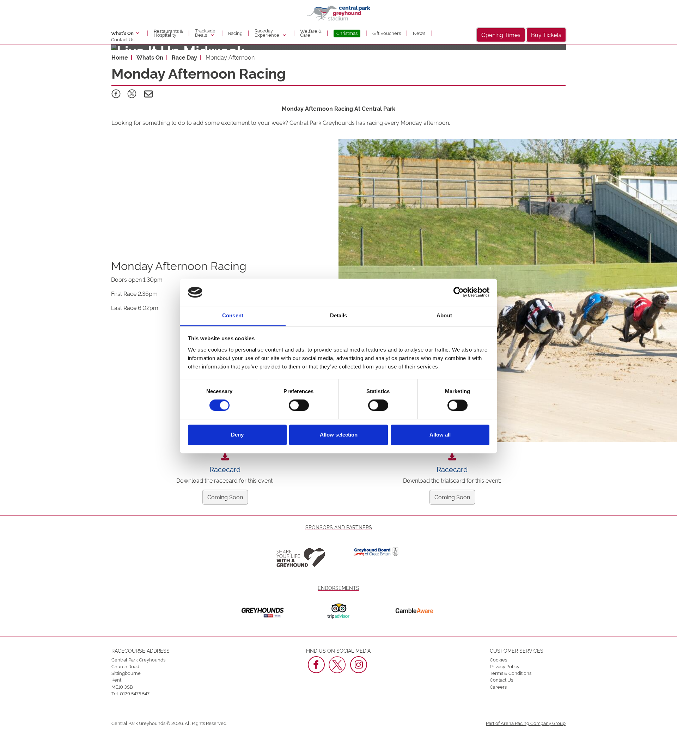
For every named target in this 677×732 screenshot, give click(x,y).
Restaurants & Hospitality (168, 33)
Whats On (149, 57)
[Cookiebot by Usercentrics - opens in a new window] (458, 292)
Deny (237, 435)
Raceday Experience (267, 32)
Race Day (184, 57)
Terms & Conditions (510, 673)
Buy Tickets (546, 34)
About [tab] (444, 315)
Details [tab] (338, 315)
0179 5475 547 (135, 693)
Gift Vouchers (386, 33)
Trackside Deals (205, 32)
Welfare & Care (311, 33)
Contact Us (122, 39)
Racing (235, 33)
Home (119, 57)
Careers (498, 686)
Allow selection (339, 435)
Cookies (498, 659)
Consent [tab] (232, 315)
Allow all (440, 435)
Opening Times (500, 34)
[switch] (299, 405)
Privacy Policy (504, 666)
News (419, 33)
